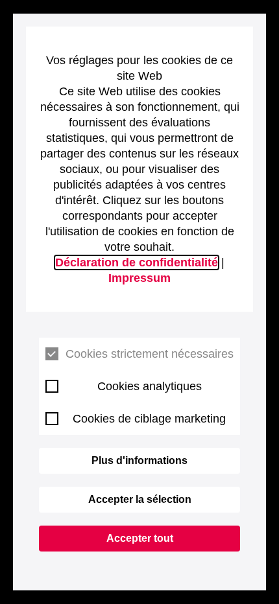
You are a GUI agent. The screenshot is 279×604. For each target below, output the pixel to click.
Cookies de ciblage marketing (149, 418)
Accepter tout (139, 538)
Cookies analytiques (149, 386)
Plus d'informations (139, 460)
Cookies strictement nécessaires (150, 353)
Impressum (139, 278)
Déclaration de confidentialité (136, 262)
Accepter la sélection (139, 499)
